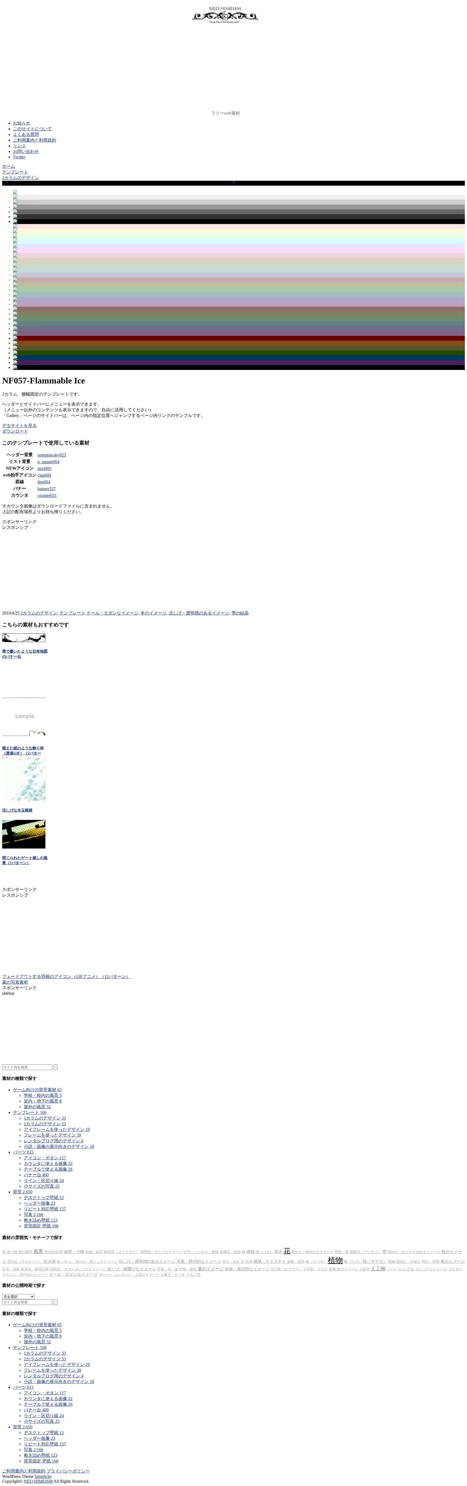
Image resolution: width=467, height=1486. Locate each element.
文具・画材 (11, 1269)
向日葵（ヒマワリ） (286, 1269)
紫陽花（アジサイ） (365, 1252)
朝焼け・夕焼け (408, 1262)
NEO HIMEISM (38, 1481)
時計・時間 (430, 1262)
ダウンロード (15, 431)
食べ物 (12, 1252)
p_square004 (48, 461)
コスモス (455, 1269)
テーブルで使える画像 (48, 1169)
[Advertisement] (225, 68)
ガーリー (106, 1275)
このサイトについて (32, 128)
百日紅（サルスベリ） (24, 1262)
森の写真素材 (15, 982)
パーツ (23, 1152)
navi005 (44, 468)
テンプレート (72, 613)
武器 (248, 1262)
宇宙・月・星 (167, 1269)
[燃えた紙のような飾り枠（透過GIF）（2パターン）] (23, 737)
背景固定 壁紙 (41, 1226)
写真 (33, 1214)
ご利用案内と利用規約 (34, 140)
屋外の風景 (37, 1106)
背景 (22, 1192)
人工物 (378, 1268)
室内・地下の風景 (43, 1101)
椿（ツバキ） (316, 1262)
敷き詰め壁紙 (40, 1220)
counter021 (47, 495)
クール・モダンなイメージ (112, 613)
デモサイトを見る (19, 425)
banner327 (47, 488)
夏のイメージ (211, 1269)
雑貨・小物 (74, 1252)
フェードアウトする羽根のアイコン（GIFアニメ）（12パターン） (66, 976)
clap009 (44, 475)
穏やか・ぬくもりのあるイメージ (414, 1252)
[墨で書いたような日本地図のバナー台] (23, 640)
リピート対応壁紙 (45, 1209)
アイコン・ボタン (45, 1158)
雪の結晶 (240, 613)
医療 (332, 1269)
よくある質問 (26, 134)
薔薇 (250, 1252)
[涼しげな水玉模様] (23, 799)
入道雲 (364, 1269)
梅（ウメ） (353, 1262)
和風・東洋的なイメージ (247, 1269)
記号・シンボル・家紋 (201, 1252)
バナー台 (36, 1175)
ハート (391, 1269)
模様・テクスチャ (269, 1261)
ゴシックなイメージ (431, 1269)
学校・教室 (188, 1269)
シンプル (406, 1269)
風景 (38, 1251)
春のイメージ (453, 1261)
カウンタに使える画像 (48, 1163)
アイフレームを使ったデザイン (57, 1129)
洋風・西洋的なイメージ (198, 1261)
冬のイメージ (153, 613)
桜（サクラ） (375, 1261)
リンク (19, 145)
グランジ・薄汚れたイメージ (25, 1275)
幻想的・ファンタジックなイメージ (78, 1269)
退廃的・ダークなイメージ (161, 1252)
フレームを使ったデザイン (52, 1135)
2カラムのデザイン (39, 613)
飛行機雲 (25, 1252)
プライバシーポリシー (68, 1471)
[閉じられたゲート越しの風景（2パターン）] (23, 847)
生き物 (50, 1261)
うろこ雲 (193, 1275)
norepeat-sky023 (52, 455)
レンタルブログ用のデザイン (53, 1140)
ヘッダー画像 (39, 1203)
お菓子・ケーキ (173, 1275)
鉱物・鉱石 (94, 1252)
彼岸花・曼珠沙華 (35, 1269)
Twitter (19, 157)
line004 (44, 482)
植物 (335, 1260)
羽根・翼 (342, 1252)
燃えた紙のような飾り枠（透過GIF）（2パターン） (23, 753)
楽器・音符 (296, 1262)
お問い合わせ (26, 151)
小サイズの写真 (41, 1186)
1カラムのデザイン (45, 1118)
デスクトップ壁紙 (44, 1197)
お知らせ (21, 123)
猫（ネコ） (65, 1262)
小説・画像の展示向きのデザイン (59, 1146)
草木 (278, 1252)
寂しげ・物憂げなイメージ (131, 1269)
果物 (391, 1262)
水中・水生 (231, 1262)
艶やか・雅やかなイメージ (312, 1252)
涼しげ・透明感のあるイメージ (199, 613)
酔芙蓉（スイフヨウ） (121, 1252)
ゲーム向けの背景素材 (37, 1089)
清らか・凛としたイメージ (96, 1262)
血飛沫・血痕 (230, 1252)
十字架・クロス (315, 1269)
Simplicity (43, 1476)
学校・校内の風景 (43, 1095)
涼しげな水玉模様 (17, 810)
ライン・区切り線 (44, 1180)
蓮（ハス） (264, 1252)
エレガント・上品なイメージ (136, 1275)
